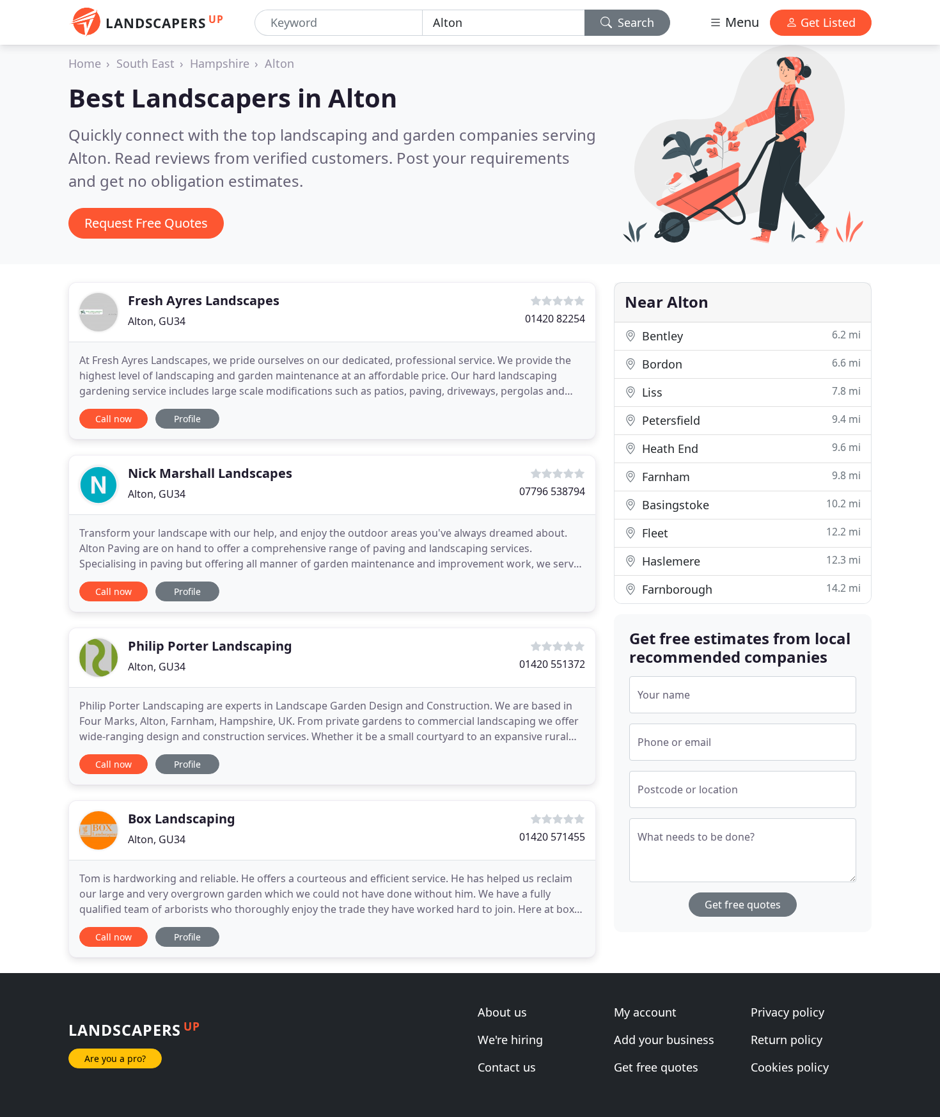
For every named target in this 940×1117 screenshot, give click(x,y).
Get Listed (826, 22)
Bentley (750, 336)
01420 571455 (552, 837)
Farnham (750, 476)
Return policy (786, 1039)
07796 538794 (552, 491)
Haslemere (750, 561)
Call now (113, 419)
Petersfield (750, 420)
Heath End (750, 448)
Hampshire (219, 63)
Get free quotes (743, 905)
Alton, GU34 (156, 321)
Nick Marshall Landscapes (210, 473)
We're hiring (510, 1039)
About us (502, 1012)
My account (645, 1012)
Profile (187, 419)
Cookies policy (790, 1067)
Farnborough (750, 589)
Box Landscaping (181, 818)
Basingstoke (750, 504)
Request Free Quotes (146, 223)
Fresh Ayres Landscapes (203, 300)
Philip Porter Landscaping (210, 645)
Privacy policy (787, 1012)
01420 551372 (552, 664)
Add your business (664, 1039)
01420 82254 (555, 319)
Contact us (507, 1067)
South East (145, 63)
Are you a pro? (115, 1058)
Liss (750, 392)
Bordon (750, 364)
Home (84, 63)
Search (634, 22)
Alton (279, 63)
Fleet (750, 533)
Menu (740, 22)
